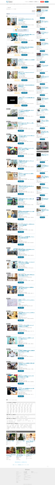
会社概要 (17, 482)
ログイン (46, 1)
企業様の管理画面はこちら (27, 479)
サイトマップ (17, 479)
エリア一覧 (17, 477)
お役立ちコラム (18, 478)
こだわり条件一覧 (18, 476)
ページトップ (48, 466)
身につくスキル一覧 (18, 475)
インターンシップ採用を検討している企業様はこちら (32, 1)
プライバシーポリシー (18, 480)
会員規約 (17, 481)
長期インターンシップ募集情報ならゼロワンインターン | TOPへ (21, 464)
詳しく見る (24, 26)
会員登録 (42, 1)
